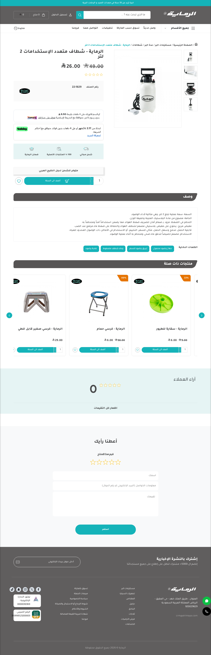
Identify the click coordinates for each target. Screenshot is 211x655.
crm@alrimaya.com (186, 616)
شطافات (137, 45)
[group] (147, 88)
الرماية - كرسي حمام (117, 329)
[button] (57, 181)
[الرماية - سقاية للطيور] (168, 302)
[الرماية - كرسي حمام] (105, 302)
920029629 (191, 606)
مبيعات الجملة (81, 594)
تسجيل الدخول (59, 15)
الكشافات (130, 624)
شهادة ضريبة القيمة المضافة (74, 614)
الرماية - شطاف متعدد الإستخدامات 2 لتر (107, 45)
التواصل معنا (90, 28)
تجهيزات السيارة (127, 594)
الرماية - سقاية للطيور (178, 329)
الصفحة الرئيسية (182, 45)
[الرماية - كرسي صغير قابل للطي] (43, 302)
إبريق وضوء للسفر (138, 249)
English (21, 28)
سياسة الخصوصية (79, 599)
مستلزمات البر (162, 45)
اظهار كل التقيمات (105, 408)
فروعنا (75, 28)
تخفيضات (107, 28)
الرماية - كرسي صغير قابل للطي (47, 329)
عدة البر (148, 45)
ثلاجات (132, 614)
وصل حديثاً (149, 28)
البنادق (132, 609)
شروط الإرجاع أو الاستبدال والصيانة (71, 604)
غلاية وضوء (91, 249)
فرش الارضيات (128, 619)
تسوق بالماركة (81, 589)
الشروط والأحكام (80, 609)
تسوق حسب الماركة (128, 28)
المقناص (130, 599)
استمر (105, 529)
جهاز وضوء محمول (162, 249)
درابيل (132, 604)
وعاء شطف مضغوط (113, 249)
